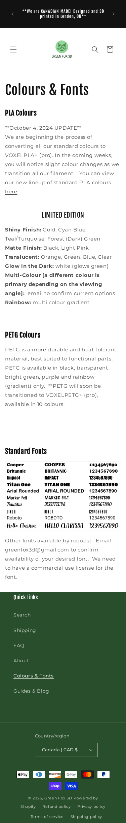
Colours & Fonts (33, 676)
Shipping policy (86, 816)
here (11, 191)
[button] (13, 49)
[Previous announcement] (12, 13)
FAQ (19, 645)
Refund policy (56, 806)
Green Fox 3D (58, 798)
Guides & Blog (31, 691)
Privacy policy (91, 806)
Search (22, 615)
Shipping (24, 630)
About (21, 661)
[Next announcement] (113, 13)
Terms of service (47, 816)
